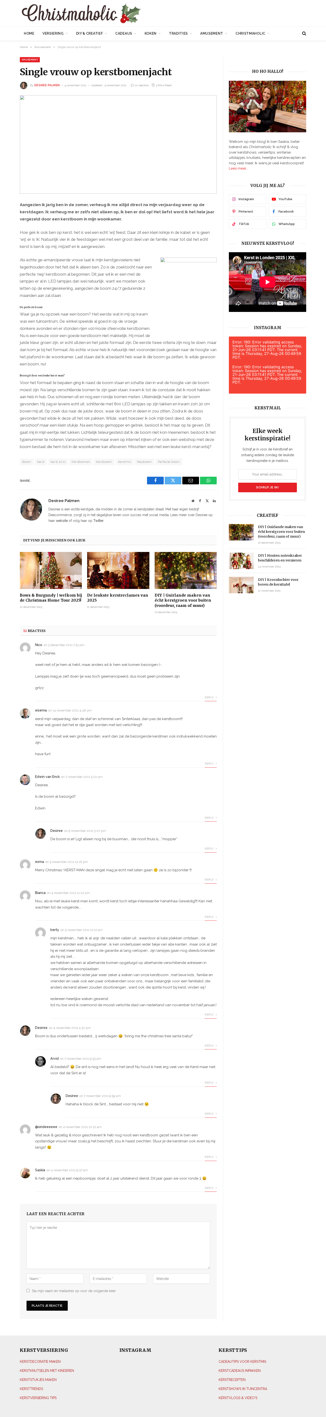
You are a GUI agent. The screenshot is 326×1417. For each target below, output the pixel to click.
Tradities (178, 33)
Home (29, 33)
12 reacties (142, 85)
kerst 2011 (58, 462)
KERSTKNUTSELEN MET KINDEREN (47, 1371)
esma (39, 862)
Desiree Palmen (47, 85)
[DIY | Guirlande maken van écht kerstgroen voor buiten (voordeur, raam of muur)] (186, 570)
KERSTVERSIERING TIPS (38, 1398)
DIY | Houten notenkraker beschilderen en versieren (280, 557)
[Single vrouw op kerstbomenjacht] (118, 144)
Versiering (53, 33)
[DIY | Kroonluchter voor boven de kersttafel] (241, 585)
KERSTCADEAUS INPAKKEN (240, 1371)
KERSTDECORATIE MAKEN (40, 1362)
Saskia (40, 1170)
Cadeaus (123, 33)
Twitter (98, 521)
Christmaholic (250, 33)
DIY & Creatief (89, 33)
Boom (26, 462)
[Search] (303, 33)
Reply (209, 697)
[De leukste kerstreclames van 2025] (118, 570)
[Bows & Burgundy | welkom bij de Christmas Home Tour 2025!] (51, 570)
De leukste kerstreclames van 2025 (117, 598)
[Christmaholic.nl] (108, 13)
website (62, 521)
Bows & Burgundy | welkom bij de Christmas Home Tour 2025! (51, 598)
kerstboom (104, 462)
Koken (151, 33)
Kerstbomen (81, 462)
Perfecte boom (169, 462)
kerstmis (124, 462)
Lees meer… (238, 168)
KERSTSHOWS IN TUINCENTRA (243, 1389)
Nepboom (144, 462)
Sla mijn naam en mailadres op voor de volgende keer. (74, 1291)
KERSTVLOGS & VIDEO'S (238, 1398)
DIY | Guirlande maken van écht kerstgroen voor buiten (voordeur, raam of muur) (183, 600)
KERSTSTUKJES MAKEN (38, 1380)
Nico (38, 645)
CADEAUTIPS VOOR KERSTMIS (242, 1362)
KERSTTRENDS (31, 1389)
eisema (41, 710)
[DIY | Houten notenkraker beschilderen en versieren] (241, 561)
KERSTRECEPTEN (232, 1380)
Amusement (211, 33)
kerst (41, 462)
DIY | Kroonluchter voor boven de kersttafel (278, 582)
